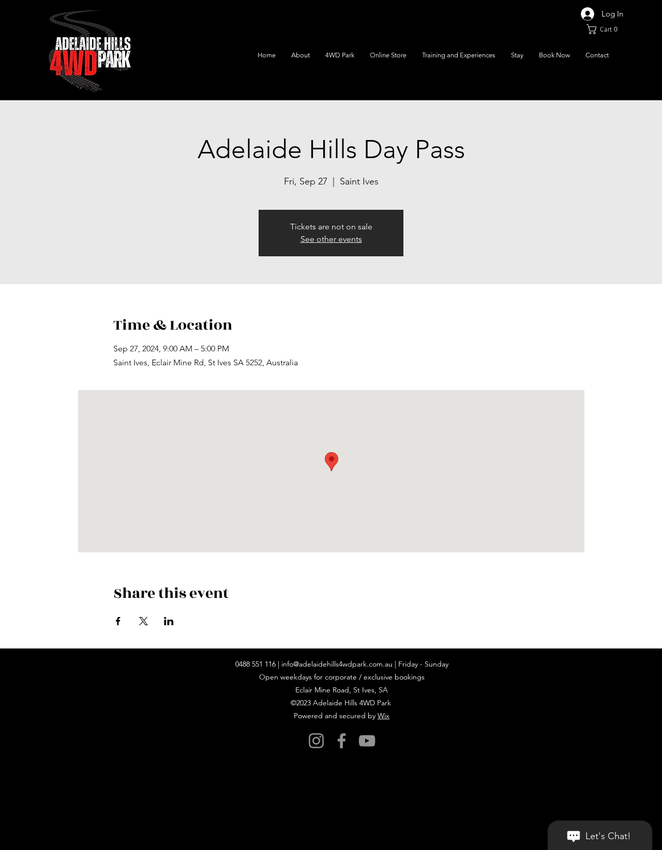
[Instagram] (316, 741)
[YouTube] (367, 741)
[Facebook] (342, 741)
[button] (604, 29)
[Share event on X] (143, 621)
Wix (383, 715)
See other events (331, 239)
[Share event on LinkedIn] (169, 621)
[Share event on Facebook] (118, 621)
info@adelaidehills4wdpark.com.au (337, 664)
